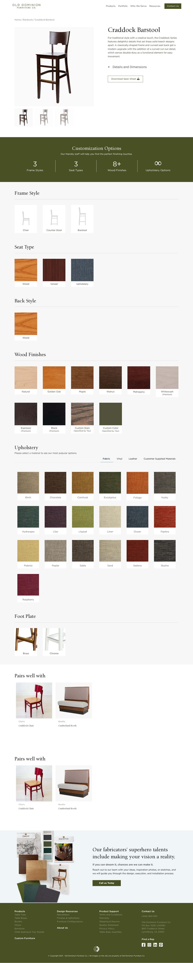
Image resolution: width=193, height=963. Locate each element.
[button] (172, 6)
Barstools (28, 19)
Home (18, 19)
